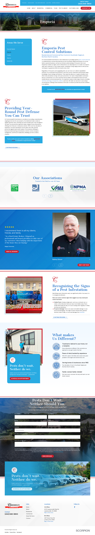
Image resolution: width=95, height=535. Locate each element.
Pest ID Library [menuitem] (63, 8)
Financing (24, 2)
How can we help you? (20, 440)
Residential (29, 511)
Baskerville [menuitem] (9, 61)
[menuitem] (7, 532)
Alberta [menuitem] (9, 58)
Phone (16, 420)
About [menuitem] (34, 8)
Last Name (51, 414)
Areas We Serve (31, 2)
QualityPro (48, 2)
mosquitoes (55, 81)
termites (44, 81)
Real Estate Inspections (40, 2)
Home (27, 507)
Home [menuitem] (28, 8)
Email (49, 420)
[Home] (11, 5)
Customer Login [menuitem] (74, 8)
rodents (61, 81)
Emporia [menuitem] (9, 52)
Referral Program (56, 2)
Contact (28, 518)
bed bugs (49, 81)
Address (17, 427)
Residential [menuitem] (40, 8)
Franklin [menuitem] (9, 55)
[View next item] (50, 195)
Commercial (29, 514)
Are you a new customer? (21, 434)
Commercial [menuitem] (48, 8)
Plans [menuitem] (55, 8)
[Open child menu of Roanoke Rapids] (29, 49)
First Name (17, 414)
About (27, 509)
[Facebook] (74, 507)
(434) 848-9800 (84, 4)
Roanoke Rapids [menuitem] (11, 49)
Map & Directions (48, 512)
